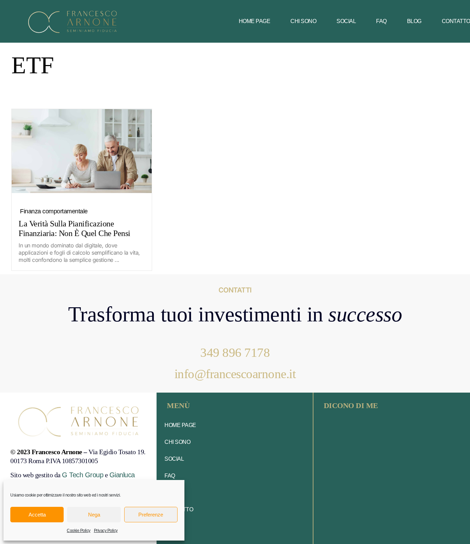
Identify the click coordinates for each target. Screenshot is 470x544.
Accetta (37, 515)
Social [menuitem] (346, 21)
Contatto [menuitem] (178, 509)
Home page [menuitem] (254, 21)
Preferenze (150, 515)
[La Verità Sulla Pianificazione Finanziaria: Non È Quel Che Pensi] (82, 151)
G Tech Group (82, 475)
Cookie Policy (78, 530)
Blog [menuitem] (414, 21)
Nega (94, 515)
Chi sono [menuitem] (303, 21)
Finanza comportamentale (54, 211)
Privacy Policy (106, 530)
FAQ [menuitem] (381, 21)
